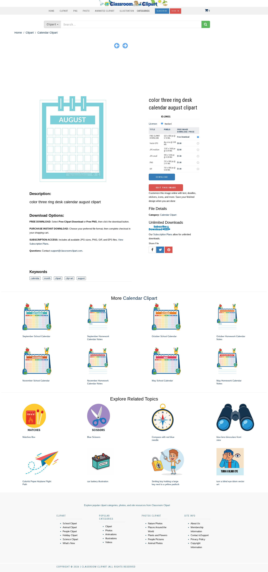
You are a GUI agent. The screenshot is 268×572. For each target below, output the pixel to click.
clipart (58, 278)
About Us (195, 523)
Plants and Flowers (157, 535)
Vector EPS (154, 143)
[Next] (125, 45)
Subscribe (162, 11)
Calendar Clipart (47, 32)
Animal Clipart (70, 527)
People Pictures (156, 539)
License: (153, 123)
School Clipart (70, 523)
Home (51, 11)
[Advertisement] (134, 73)
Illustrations (111, 538)
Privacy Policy (198, 539)
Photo (86, 11)
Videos (108, 542)
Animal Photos (155, 543)
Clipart (64, 11)
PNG (75, 11)
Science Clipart (70, 539)
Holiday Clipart (70, 535)
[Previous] (116, 45)
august (81, 278)
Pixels (167, 129)
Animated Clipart (104, 11)
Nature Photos (155, 523)
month (47, 278)
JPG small (153, 156)
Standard (168, 124)
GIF (151, 169)
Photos (108, 530)
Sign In (175, 11)
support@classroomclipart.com (66, 250)
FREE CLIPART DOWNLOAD (155, 137)
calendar (35, 278)
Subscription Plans (162, 234)
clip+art (69, 278)
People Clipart (70, 531)
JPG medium (154, 150)
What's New (69, 543)
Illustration (127, 11)
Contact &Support (200, 535)
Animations (111, 534)
